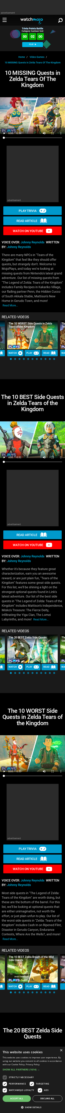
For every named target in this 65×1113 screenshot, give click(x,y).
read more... (10, 305)
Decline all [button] (47, 1098)
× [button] (61, 1050)
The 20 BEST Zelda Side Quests (28, 637)
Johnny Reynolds (32, 242)
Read (46, 353)
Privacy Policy (33, 1064)
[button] (11, 359)
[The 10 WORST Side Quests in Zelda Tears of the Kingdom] (32, 335)
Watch (12, 353)
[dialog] (32, 1080)
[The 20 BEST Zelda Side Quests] (32, 649)
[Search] (60, 20)
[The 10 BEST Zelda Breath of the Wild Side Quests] (32, 968)
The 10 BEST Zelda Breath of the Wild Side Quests (31, 958)
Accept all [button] (16, 1098)
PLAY (31, 44)
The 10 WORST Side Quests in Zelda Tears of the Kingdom (30, 325)
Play (29, 353)
